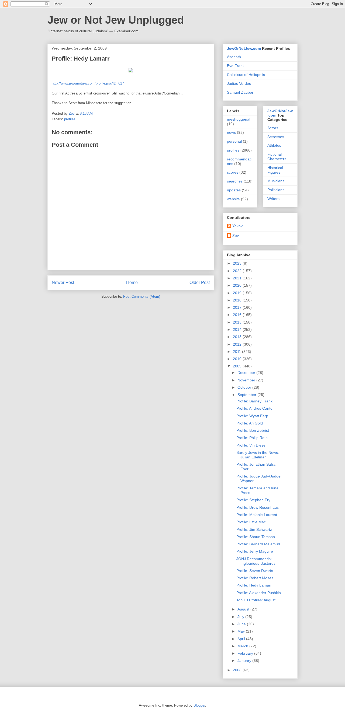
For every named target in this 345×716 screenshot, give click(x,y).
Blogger (199, 705)
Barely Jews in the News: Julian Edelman (257, 454)
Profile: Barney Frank (254, 401)
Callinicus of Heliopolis (246, 74)
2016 (238, 315)
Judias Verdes (239, 83)
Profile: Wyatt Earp (252, 416)
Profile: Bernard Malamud (258, 544)
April (241, 639)
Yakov (237, 226)
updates (234, 190)
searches (235, 181)
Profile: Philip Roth (252, 438)
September (247, 394)
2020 (238, 285)
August (243, 609)
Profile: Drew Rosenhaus (257, 507)
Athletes (274, 145)
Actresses (275, 137)
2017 (238, 307)
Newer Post (63, 282)
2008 (238, 670)
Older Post (199, 282)
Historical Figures (275, 170)
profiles (69, 119)
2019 (238, 293)
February (245, 653)
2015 (238, 322)
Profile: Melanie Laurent (256, 515)
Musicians (275, 181)
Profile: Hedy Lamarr (254, 585)
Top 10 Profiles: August (255, 600)
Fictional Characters (276, 156)
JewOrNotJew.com (244, 48)
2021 (238, 278)
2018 (238, 300)
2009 (238, 366)
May (241, 631)
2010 (238, 359)
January (244, 660)
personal (234, 141)
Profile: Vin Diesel (251, 445)
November (246, 380)
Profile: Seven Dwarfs (254, 570)
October (244, 387)
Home (132, 282)
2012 (238, 344)
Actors (272, 128)
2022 (238, 271)
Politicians (275, 190)
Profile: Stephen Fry (253, 500)
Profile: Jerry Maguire (254, 551)
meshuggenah (239, 119)
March (243, 646)
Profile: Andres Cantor (255, 408)
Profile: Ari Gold (249, 423)
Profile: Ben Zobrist (252, 430)
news (231, 132)
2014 (238, 329)
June (242, 624)
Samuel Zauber (240, 92)
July (241, 617)
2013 (238, 337)
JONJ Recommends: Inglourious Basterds (255, 561)
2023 (238, 263)
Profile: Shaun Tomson (255, 537)
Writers (273, 198)
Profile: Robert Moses (254, 578)
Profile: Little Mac (251, 522)
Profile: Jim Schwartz (254, 529)
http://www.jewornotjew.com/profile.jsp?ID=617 (88, 83)
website (233, 199)
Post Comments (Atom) (141, 296)
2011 (237, 351)
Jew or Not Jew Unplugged (115, 20)
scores (232, 172)
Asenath (234, 57)
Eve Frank (235, 66)
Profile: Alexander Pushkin (258, 593)
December (246, 372)
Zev (235, 235)
